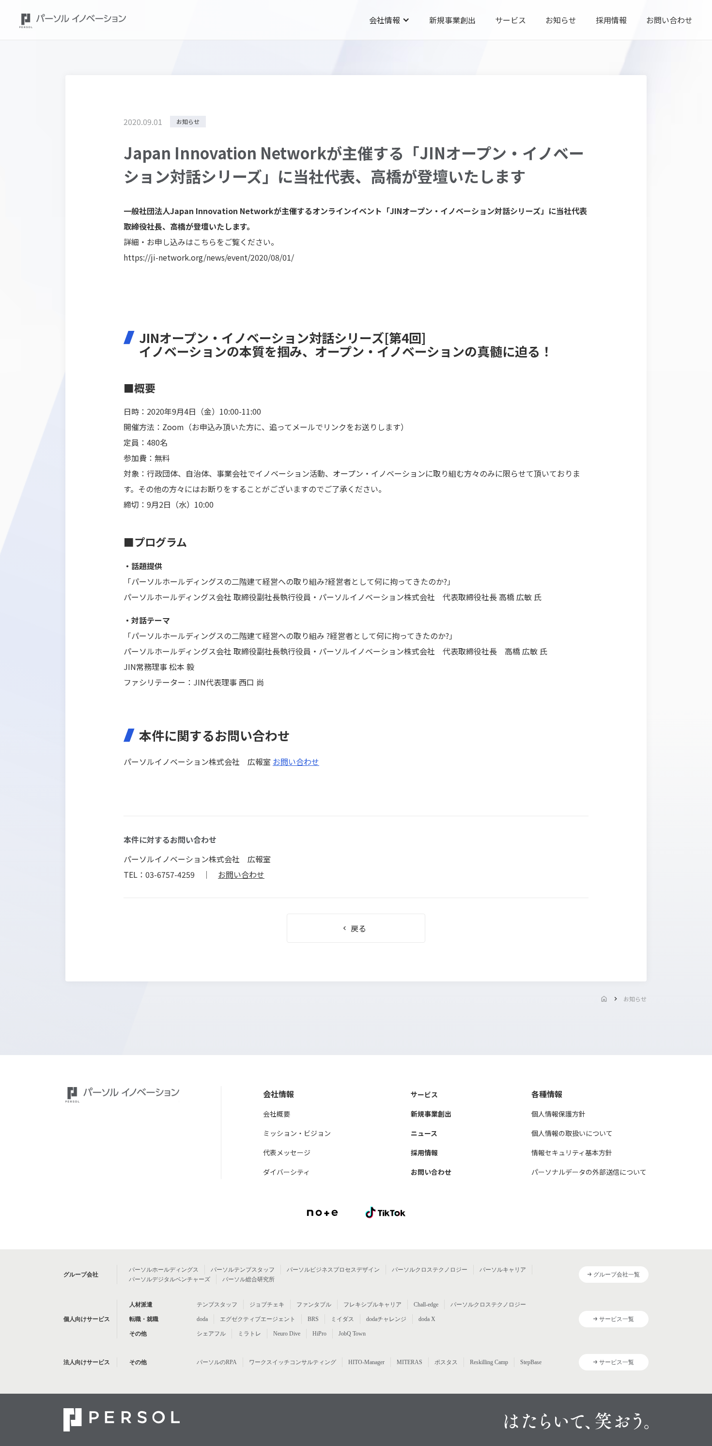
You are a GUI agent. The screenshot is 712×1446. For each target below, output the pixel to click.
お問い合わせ (669, 20)
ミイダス (342, 1319)
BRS (313, 1319)
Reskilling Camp (489, 1362)
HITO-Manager (366, 1362)
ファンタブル (313, 1304)
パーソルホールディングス (164, 1269)
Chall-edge (426, 1304)
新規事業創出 (452, 20)
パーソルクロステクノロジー (429, 1269)
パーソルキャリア (503, 1269)
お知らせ (560, 20)
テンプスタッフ (217, 1304)
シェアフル (211, 1333)
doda (202, 1319)
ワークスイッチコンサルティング (292, 1362)
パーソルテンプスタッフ (243, 1269)
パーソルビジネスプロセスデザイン (333, 1269)
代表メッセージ (286, 1152)
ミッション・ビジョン (297, 1133)
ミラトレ (249, 1333)
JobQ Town (352, 1333)
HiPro (319, 1333)
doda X (426, 1319)
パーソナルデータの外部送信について (589, 1172)
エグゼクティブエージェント (257, 1319)
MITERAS (409, 1362)
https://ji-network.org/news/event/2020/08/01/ (209, 257)
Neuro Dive (286, 1333)
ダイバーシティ (286, 1172)
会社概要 (276, 1114)
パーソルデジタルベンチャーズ (169, 1279)
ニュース (424, 1133)
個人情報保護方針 (558, 1114)
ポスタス (446, 1362)
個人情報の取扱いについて (572, 1133)
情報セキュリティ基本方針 (571, 1152)
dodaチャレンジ (386, 1319)
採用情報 (611, 20)
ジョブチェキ (266, 1304)
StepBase (531, 1362)
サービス (510, 20)
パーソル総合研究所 (248, 1279)
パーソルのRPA (217, 1362)
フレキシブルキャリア (372, 1304)
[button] (389, 20)
